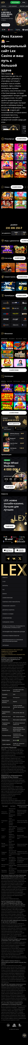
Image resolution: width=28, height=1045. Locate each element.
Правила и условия (7, 614)
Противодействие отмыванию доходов (13, 631)
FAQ (3, 589)
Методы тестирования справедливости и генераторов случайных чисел (13, 626)
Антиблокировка (7, 618)
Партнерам (5, 645)
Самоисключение (7, 597)
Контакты (5, 585)
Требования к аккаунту (8, 605)
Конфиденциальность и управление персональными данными (12, 640)
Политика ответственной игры (11, 601)
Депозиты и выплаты (8, 610)
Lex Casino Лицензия (6, 653)
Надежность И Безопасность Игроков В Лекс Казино (13, 655)
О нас (4, 581)
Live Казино (13, 6)
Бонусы (4, 593)
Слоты (4, 6)
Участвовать (5, 25)
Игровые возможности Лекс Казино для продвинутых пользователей (12, 650)
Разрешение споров (8, 622)
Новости (4, 577)
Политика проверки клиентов (10, 635)
